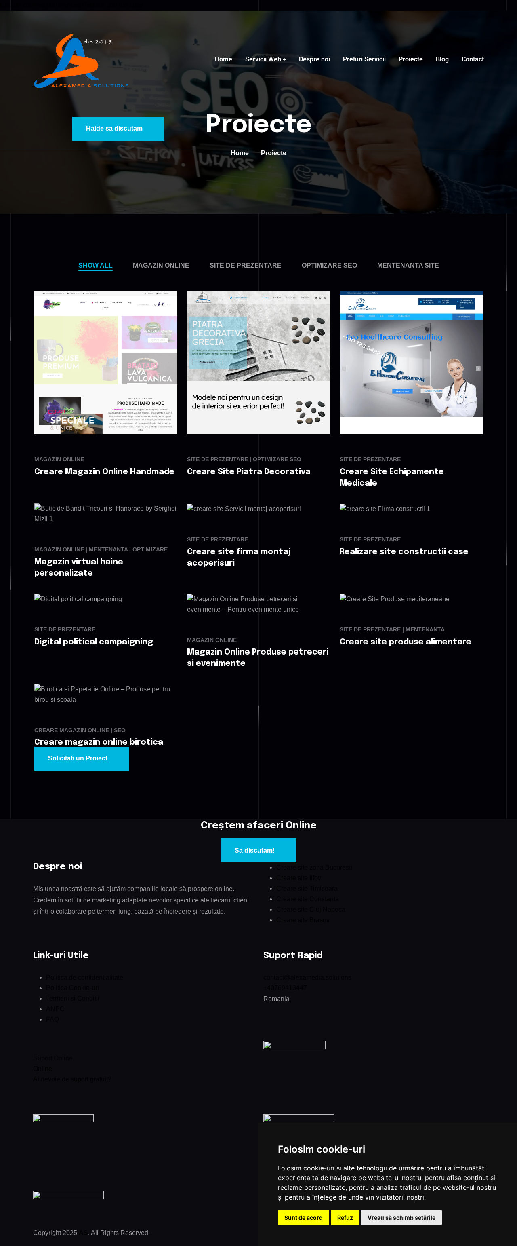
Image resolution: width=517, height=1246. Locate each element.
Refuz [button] (345, 1217)
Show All (95, 265)
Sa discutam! (255, 850)
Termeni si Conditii (72, 998)
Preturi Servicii (364, 59)
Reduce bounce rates (112, 5)
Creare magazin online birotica (98, 742)
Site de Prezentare (246, 265)
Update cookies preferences (40, 5)
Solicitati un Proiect (77, 758)
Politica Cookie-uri (72, 987)
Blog (442, 59)
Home (223, 59)
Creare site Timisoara (307, 888)
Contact (473, 59)
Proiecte (411, 59)
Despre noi (314, 59)
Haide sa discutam (114, 128)
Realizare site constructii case (404, 552)
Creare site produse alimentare (405, 642)
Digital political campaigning (93, 642)
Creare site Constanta (307, 898)
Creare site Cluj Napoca (310, 909)
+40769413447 (285, 987)
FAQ (52, 1019)
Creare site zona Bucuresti (314, 867)
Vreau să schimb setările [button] (401, 1217)
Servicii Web (263, 59)
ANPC (55, 1008)
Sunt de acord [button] (303, 1217)
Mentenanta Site (408, 265)
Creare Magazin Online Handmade (104, 472)
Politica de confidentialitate (84, 977)
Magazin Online (161, 265)
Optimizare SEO (329, 265)
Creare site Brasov (303, 920)
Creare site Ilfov (298, 877)
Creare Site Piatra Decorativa (249, 472)
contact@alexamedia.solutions (307, 977)
